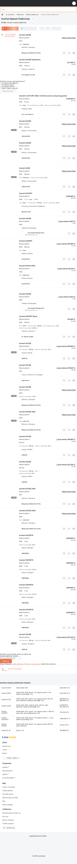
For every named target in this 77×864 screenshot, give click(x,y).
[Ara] (74, 9)
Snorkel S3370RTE (26, 535)
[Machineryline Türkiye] (14, 3)
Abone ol (6, 661)
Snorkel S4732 (6, 699)
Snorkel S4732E (25, 343)
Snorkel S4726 (6, 706)
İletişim (4, 753)
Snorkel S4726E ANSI (27, 489)
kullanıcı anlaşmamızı (33, 664)
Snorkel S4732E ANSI (27, 510)
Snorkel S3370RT (25, 193)
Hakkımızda (6, 746)
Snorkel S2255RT (25, 241)
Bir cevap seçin (8, 91)
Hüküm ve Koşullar (8, 787)
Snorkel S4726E (25, 387)
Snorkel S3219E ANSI (27, 412)
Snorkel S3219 (6, 688)
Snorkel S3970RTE (26, 560)
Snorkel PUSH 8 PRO (27, 266)
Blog (3, 801)
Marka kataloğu (7, 804)
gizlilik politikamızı (18, 664)
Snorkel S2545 (24, 168)
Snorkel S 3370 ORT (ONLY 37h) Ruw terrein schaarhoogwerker (43, 96)
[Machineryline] (2, 14)
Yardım (4, 750)
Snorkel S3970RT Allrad (28, 316)
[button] (74, 3)
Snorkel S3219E (25, 121)
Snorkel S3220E (25, 35)
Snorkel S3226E (4, 725)
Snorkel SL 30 (5, 730)
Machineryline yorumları (10, 797)
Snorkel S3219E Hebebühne (30, 60)
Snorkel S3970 (6, 693)
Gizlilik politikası (7, 790)
